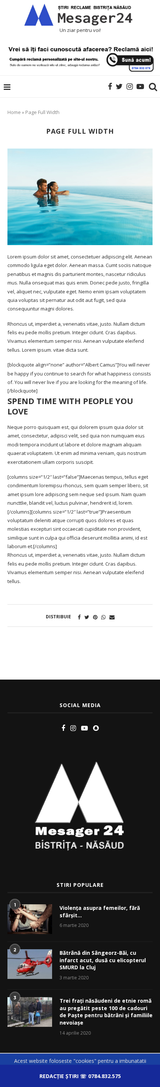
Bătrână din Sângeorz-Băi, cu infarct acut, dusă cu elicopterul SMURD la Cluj (103, 960)
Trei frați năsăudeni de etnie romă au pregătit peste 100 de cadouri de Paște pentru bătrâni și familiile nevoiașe (106, 1011)
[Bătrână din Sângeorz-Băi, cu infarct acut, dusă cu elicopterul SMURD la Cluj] (29, 964)
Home (14, 112)
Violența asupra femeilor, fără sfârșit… (100, 911)
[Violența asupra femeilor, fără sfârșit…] (29, 919)
